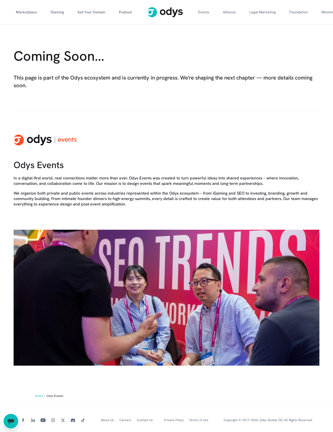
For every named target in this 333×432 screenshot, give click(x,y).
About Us (107, 420)
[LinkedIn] (33, 420)
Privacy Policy (174, 420)
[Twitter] (63, 420)
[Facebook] (23, 420)
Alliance (229, 12)
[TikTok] (83, 420)
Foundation (298, 12)
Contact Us (145, 420)
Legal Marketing (262, 12)
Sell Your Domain (91, 12)
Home (39, 396)
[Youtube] (43, 420)
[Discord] (73, 420)
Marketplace (26, 12)
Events (203, 12)
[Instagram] (53, 420)
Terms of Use (198, 420)
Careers (125, 420)
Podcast (125, 12)
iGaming (57, 12)
